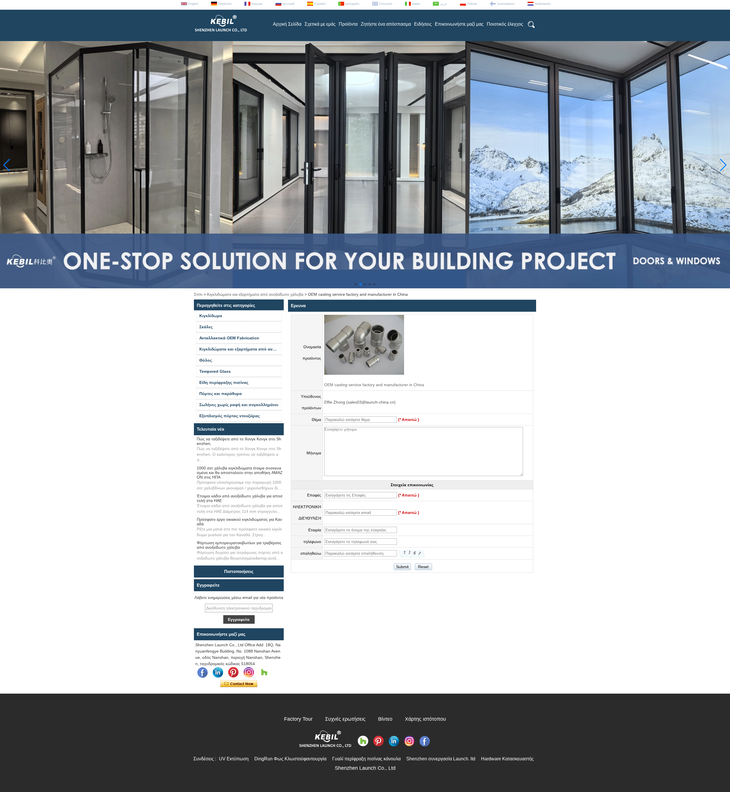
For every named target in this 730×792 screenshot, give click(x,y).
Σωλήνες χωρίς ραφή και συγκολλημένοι (238, 404)
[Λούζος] (264, 672)
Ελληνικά (385, 3)
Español (319, 3)
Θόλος (205, 360)
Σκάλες (206, 327)
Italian (416, 3)
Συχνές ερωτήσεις (345, 719)
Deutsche (225, 3)
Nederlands (543, 3)
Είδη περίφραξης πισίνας (223, 382)
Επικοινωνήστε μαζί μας (459, 24)
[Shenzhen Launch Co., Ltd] (220, 34)
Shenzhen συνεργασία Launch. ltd (440, 758)
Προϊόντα (348, 24)
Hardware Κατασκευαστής (507, 758)
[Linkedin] (218, 672)
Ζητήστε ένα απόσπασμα (386, 24)
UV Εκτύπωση (234, 758)
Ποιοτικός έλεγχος (505, 24)
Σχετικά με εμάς (320, 24)
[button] (356, 284)
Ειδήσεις (423, 24)
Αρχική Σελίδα (287, 24)
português (352, 3)
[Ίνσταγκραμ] (248, 672)
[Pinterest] (233, 672)
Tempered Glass (215, 371)
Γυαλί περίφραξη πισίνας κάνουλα (366, 758)
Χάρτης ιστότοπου (425, 719)
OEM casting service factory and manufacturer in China (374, 384)
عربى (443, 3)
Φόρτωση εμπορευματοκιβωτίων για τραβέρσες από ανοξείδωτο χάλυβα (239, 545)
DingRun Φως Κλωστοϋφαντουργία (290, 758)
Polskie (472, 3)
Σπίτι (198, 294)
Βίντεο (385, 719)
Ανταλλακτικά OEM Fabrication (229, 338)
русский (288, 3)
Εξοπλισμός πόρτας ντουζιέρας (229, 416)
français (257, 3)
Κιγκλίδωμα (210, 315)
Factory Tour (298, 719)
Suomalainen (506, 3)
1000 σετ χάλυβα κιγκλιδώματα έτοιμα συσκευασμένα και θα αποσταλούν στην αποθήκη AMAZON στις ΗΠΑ (240, 472)
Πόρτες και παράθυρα (220, 393)
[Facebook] (202, 672)
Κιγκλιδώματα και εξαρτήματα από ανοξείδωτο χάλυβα (255, 294)
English (193, 3)
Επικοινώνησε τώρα (238, 684)
